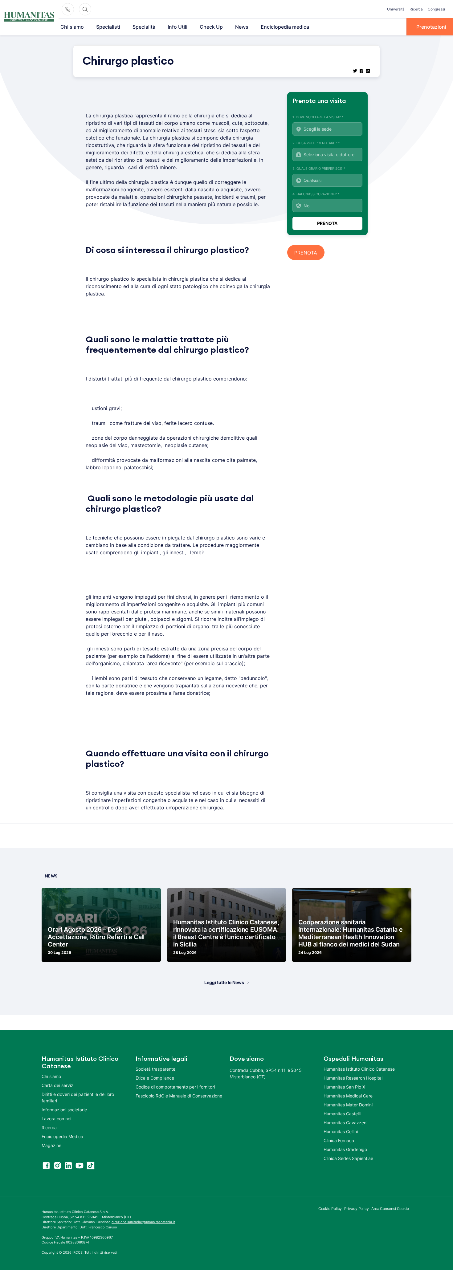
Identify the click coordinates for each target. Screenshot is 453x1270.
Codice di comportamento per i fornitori (175, 1086)
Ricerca (416, 9)
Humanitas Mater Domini (348, 1104)
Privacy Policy (356, 1208)
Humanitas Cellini (341, 1131)
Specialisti (108, 27)
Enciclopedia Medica (62, 1136)
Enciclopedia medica (285, 27)
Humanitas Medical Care (348, 1095)
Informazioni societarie (64, 1109)
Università (396, 9)
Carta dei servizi (58, 1085)
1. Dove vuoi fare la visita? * (318, 117)
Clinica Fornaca (339, 1140)
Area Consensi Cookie (390, 1208)
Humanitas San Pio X (344, 1086)
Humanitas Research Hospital (353, 1078)
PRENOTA (305, 253)
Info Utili (177, 27)
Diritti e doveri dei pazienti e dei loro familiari (78, 1097)
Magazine (51, 1145)
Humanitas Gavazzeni (345, 1122)
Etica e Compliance (155, 1078)
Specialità (144, 27)
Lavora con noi (56, 1118)
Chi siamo (72, 27)
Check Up (211, 27)
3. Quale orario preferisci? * (318, 168)
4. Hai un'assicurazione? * (316, 194)
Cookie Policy (330, 1208)
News (241, 27)
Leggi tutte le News (224, 982)
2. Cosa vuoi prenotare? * (316, 143)
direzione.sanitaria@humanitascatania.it (143, 1222)
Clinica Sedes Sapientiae (348, 1158)
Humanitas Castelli (342, 1113)
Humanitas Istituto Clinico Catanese (359, 1069)
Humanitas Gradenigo (345, 1149)
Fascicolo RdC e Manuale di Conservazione (179, 1095)
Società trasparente (155, 1069)
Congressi (436, 9)
